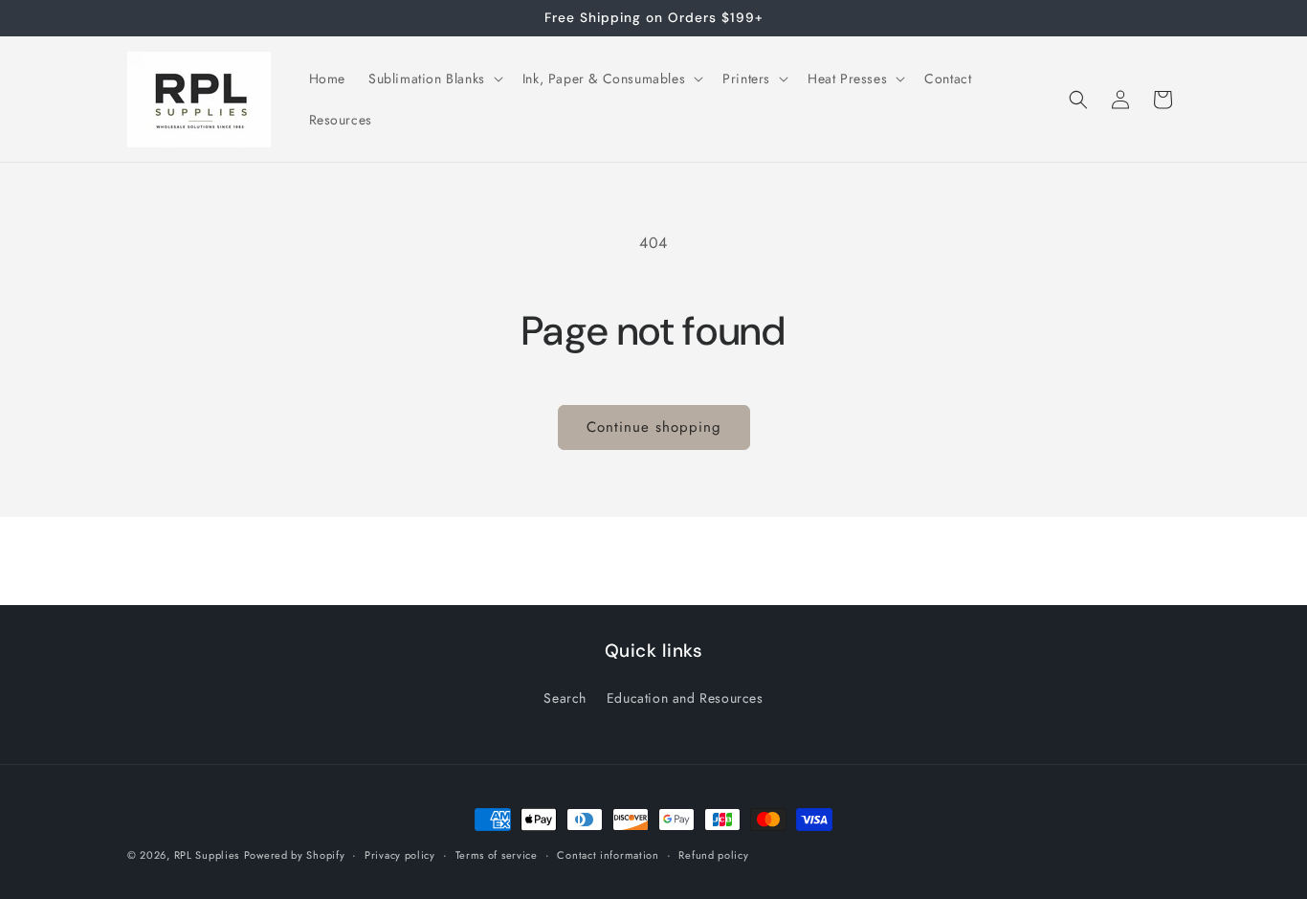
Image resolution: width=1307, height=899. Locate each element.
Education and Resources (685, 698)
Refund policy (713, 854)
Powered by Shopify (294, 855)
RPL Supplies (206, 855)
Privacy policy (400, 854)
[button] (434, 78)
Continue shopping (654, 427)
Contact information (607, 854)
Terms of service (496, 854)
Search (565, 698)
